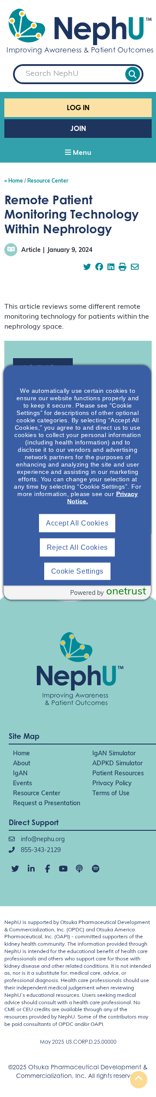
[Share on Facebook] (99, 268)
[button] (78, 153)
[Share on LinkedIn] (110, 268)
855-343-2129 (40, 850)
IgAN (20, 774)
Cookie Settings (77, 571)
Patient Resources (118, 774)
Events (22, 783)
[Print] (123, 268)
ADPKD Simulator (117, 764)
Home (21, 754)
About (21, 764)
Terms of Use (111, 793)
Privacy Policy (112, 783)
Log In (78, 107)
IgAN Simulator (114, 754)
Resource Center (36, 793)
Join (78, 128)
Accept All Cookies (77, 523)
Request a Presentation (46, 803)
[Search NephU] (132, 74)
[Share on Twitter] (87, 268)
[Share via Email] (135, 268)
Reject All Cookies (77, 547)
